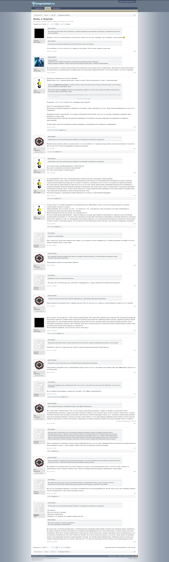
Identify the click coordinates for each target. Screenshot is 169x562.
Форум (48, 8)
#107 (134, 223)
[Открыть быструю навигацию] (134, 15)
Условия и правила (132, 558)
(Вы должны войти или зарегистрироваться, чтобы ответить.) (120, 547)
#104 (134, 148)
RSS (136, 556)
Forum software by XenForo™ (45, 558)
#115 (135, 394)
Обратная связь (113, 556)
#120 (134, 541)
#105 (134, 172)
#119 (135, 493)
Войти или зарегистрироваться (127, 1)
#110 (135, 285)
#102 (134, 72)
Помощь (120, 556)
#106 (134, 195)
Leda (35, 69)
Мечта (49, 333)
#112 (135, 330)
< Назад (44, 24)
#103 (134, 127)
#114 (135, 372)
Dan (66, 21)
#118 (135, 471)
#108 (134, 245)
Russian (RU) (42, 556)
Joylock (36, 40)
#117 (135, 448)
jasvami (36, 245)
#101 (134, 51)
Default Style (35, 556)
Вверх (132, 556)
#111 (135, 306)
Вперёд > (68, 24)
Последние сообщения (38, 10)
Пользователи (56, 8)
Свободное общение (47, 21)
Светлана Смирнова (56, 396)
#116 (135, 423)
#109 (134, 265)
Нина (35, 90)
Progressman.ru (39, 8)
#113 (135, 350)
